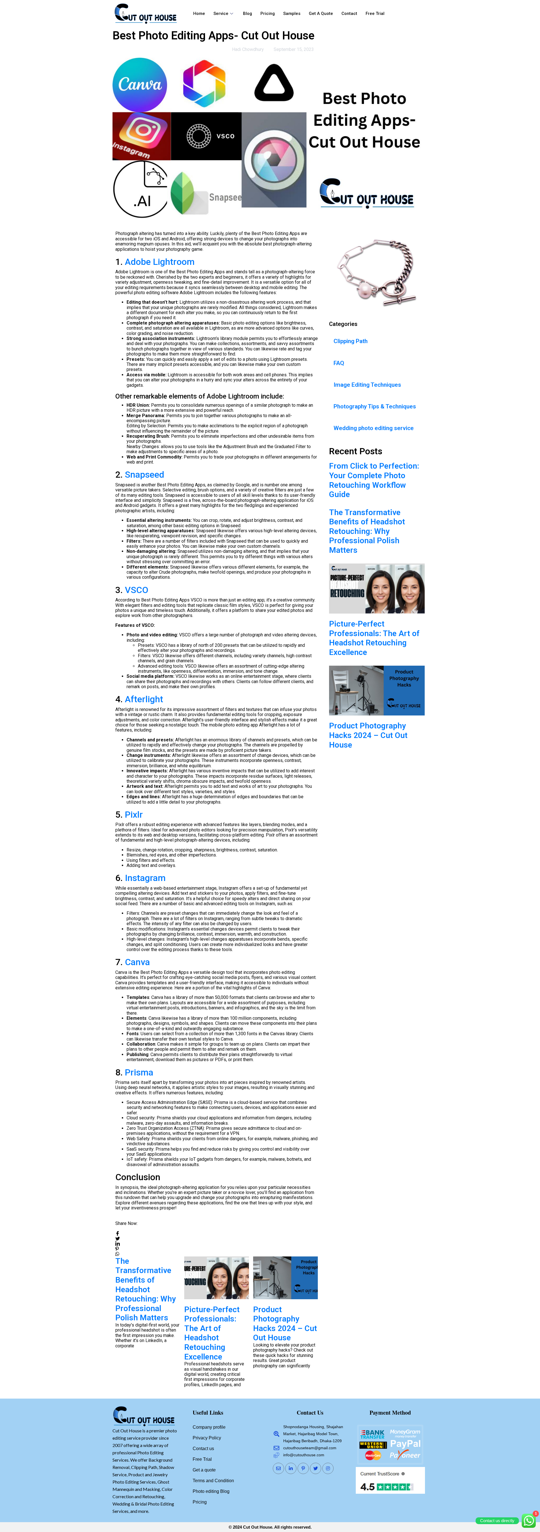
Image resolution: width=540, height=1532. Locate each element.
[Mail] (278, 1468)
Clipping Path (351, 341)
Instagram (145, 878)
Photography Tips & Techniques (375, 406)
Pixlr (134, 814)
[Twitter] (315, 1468)
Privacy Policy (207, 1437)
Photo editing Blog (211, 1491)
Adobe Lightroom (160, 261)
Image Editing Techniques (367, 384)
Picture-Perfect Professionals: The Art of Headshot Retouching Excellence (143, 1333)
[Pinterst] (303, 1468)
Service (220, 13)
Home (199, 13)
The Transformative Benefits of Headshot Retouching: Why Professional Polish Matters (367, 531)
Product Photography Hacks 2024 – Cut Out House (216, 1324)
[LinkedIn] (290, 1468)
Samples (291, 13)
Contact (349, 13)
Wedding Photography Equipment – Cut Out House (283, 1324)
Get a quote (321, 13)
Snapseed (144, 474)
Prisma (139, 1072)
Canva (137, 962)
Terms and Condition (213, 1480)
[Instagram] (328, 1468)
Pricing (267, 13)
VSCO (136, 590)
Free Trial (375, 13)
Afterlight (144, 699)
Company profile (209, 1427)
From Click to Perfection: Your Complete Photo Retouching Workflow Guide (374, 480)
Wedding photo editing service (374, 428)
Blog (247, 13)
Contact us (203, 1448)
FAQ (339, 363)
